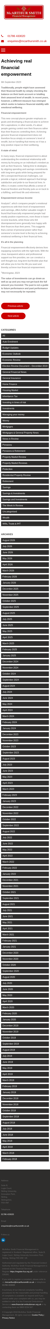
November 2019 (10, 1031)
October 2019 (9, 1038)
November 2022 (10, 813)
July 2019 (7, 1056)
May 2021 (7, 922)
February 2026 (9, 577)
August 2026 (8, 540)
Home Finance (9, 384)
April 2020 (7, 1001)
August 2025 (8, 613)
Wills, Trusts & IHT (11, 524)
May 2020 (7, 995)
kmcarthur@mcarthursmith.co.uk (19, 1282)
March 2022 (8, 862)
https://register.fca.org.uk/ (21, 1271)
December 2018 (10, 1098)
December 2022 (10, 807)
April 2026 (7, 564)
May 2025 (7, 631)
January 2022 (9, 874)
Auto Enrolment (10, 342)
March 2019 (8, 1080)
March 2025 (8, 643)
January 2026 (9, 583)
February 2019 (9, 1086)
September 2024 (10, 680)
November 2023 (10, 740)
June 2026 (7, 552)
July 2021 (7, 910)
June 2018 (7, 1135)
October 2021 (9, 892)
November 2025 (10, 595)
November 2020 (10, 959)
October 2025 (9, 601)
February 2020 (9, 1013)
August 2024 (8, 686)
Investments (8, 408)
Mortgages (7, 426)
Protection (7, 469)
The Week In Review (12, 505)
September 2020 (10, 971)
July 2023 (7, 765)
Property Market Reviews (14, 463)
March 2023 (8, 789)
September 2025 (10, 607)
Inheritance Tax (10, 396)
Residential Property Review (16, 475)
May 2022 (7, 849)
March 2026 (8, 570)
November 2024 (10, 667)
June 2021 (7, 916)
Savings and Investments (14, 499)
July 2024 (7, 692)
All (3, 335)
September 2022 (10, 825)
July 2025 (7, 619)
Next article (13, 316)
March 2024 (8, 716)
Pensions (7, 445)
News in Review (10, 439)
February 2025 (9, 649)
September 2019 (10, 1044)
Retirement (7, 481)
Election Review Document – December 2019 (25, 366)
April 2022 (7, 856)
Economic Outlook (11, 354)
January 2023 (9, 801)
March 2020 (8, 1007)
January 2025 (9, 655)
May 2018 (7, 1141)
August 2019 (8, 1050)
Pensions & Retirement (13, 451)
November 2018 (10, 1104)
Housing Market (10, 390)
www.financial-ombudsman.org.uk (26, 1304)
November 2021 (10, 886)
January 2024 (9, 728)
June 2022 (7, 843)
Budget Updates (10, 348)
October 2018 (9, 1110)
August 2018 (8, 1122)
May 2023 (7, 777)
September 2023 (10, 752)
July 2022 (7, 837)
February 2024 (9, 722)
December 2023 (10, 734)
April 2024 (7, 710)
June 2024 (7, 698)
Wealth (5, 517)
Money (5, 420)
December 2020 (10, 953)
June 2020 (7, 989)
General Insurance (11, 378)
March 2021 (8, 934)
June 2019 (7, 1062)
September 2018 (10, 1116)
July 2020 (7, 983)
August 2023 (8, 758)
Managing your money (13, 414)
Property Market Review (14, 457)
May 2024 (7, 704)
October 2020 (9, 965)
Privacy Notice (8, 1318)
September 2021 (10, 898)
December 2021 (10, 880)
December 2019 (10, 1025)
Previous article (15, 306)
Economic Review (11, 360)
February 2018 (9, 1159)
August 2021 (8, 904)
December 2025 (10, 589)
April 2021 (7, 928)
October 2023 (9, 746)
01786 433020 (16, 36)
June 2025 (7, 625)
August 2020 (8, 977)
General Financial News (14, 372)
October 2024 (9, 674)
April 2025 (7, 637)
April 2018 (7, 1147)
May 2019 (7, 1068)
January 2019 (9, 1092)
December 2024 (10, 661)
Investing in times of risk (14, 402)
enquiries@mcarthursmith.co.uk (27, 41)
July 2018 (7, 1129)
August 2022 (8, 831)
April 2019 (7, 1074)
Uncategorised (9, 511)
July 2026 (7, 546)
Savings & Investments (13, 493)
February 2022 (9, 868)
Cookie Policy (38, 1315)
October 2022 (9, 819)
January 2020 (9, 1019)
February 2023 (9, 795)
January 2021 (9, 947)
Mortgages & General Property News (20, 433)
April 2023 (7, 783)
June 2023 (7, 771)
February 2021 (9, 940)
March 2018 (8, 1153)
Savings (6, 487)
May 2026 (7, 558)
